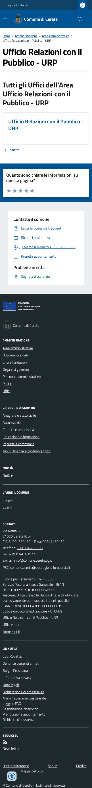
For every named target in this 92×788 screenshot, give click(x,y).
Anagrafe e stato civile (19, 415)
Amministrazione (26, 35)
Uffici (6, 390)
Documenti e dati (15, 355)
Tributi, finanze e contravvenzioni (27, 451)
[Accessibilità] (11, 776)
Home (6, 35)
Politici (7, 383)
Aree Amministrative (55, 35)
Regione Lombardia (17, 5)
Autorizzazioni (13, 422)
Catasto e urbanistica (18, 429)
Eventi (7, 507)
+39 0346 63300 (30, 547)
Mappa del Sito (32, 771)
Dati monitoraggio (16, 765)
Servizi (52, 765)
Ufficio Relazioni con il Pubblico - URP (30, 617)
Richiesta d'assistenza (19, 719)
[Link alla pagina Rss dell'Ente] (5, 742)
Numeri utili (11, 631)
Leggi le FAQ (12, 703)
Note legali (11, 684)
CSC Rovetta (12, 656)
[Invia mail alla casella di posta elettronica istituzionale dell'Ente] (33, 560)
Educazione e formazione (21, 436)
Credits (81, 765)
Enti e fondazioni (15, 362)
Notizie (8, 475)
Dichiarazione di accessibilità (23, 692)
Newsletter (11, 748)
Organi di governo (16, 369)
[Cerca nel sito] (78, 19)
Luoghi (8, 500)
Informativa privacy (17, 677)
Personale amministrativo (22, 376)
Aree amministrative (18, 348)
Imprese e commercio (18, 444)
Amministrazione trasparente (24, 698)
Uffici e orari (11, 624)
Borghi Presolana (15, 670)
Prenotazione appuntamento (24, 714)
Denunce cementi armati (21, 663)
